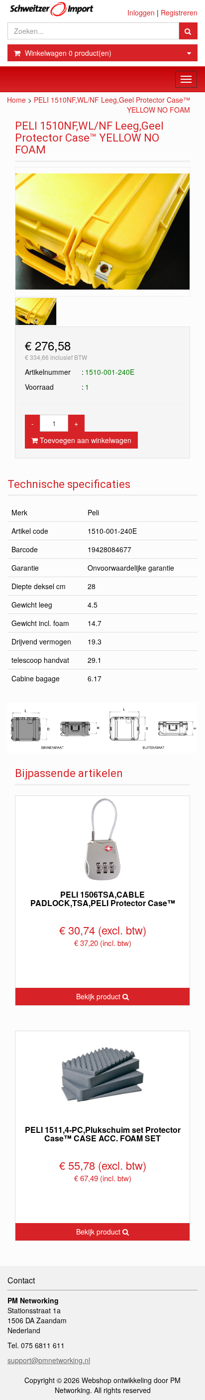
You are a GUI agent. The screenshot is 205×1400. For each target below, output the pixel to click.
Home (16, 100)
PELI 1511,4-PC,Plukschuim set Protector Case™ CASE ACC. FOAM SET (103, 1134)
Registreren (179, 12)
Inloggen (141, 12)
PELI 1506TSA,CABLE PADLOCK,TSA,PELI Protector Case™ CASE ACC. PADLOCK (102, 903)
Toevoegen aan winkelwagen (84, 440)
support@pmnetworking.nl (48, 1360)
